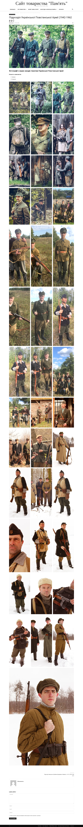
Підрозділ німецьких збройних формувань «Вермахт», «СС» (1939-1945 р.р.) (59, 775)
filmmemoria (11, 22)
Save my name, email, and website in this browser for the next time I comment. (25, 815)
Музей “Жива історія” (33, 9)
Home (10, 12)
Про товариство (22, 9)
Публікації (12, 9)
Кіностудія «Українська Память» (48, 9)
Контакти (61, 9)
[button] (72, 9)
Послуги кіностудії (15, 12)
